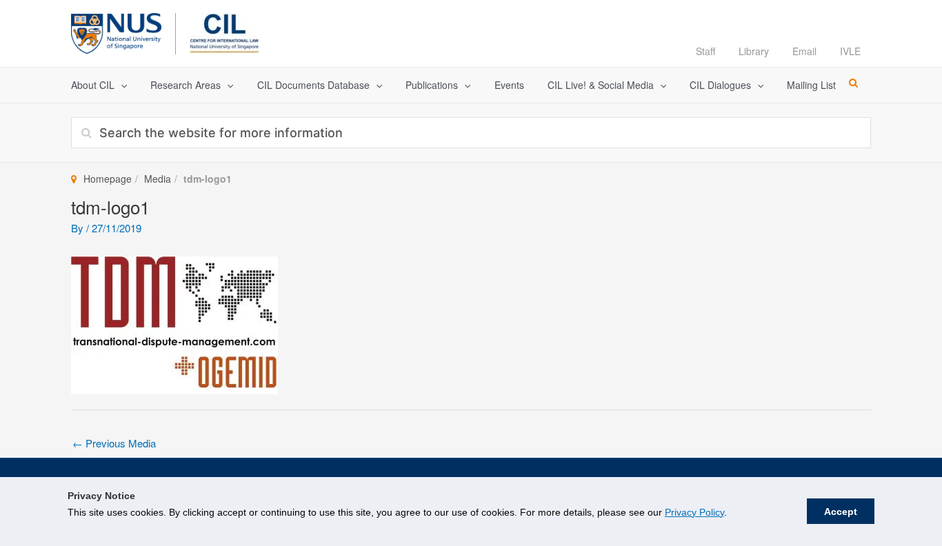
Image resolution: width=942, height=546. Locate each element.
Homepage (107, 178)
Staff (705, 51)
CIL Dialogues (720, 85)
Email (804, 51)
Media (157, 178)
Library (754, 51)
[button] (120, 85)
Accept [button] (840, 511)
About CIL (92, 85)
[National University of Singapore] (116, 31)
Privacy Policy (694, 512)
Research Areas (185, 85)
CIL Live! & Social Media (601, 85)
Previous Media (114, 443)
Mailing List (811, 85)
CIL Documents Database (313, 85)
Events (509, 85)
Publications (431, 85)
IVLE (850, 51)
